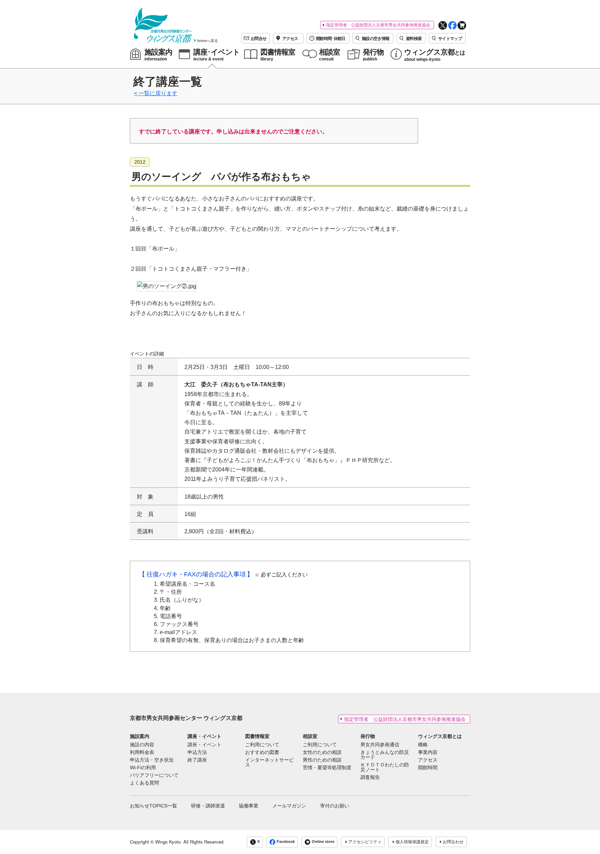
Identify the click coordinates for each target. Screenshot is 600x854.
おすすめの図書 (262, 752)
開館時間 (428, 767)
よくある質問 (144, 783)
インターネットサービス (269, 762)
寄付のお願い (334, 805)
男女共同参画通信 (379, 744)
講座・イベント (205, 736)
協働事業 (248, 805)
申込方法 (197, 752)
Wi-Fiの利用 (143, 767)
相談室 (310, 736)
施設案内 (139, 736)
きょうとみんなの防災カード (384, 755)
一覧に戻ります (158, 93)
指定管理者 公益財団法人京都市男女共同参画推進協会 (378, 25)
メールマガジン (289, 805)
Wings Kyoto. (168, 841)
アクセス (428, 760)
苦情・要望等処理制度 (327, 767)
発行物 (367, 736)
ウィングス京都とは (440, 736)
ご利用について (262, 744)
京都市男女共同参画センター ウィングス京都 (186, 718)
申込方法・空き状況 (152, 760)
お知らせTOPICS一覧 (153, 805)
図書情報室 (257, 736)
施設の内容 (142, 744)
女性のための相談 (322, 752)
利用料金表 (142, 752)
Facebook (286, 841)
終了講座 (197, 760)
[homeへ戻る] (163, 25)
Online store (323, 841)
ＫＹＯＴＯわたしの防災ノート (384, 767)
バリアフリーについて (154, 775)
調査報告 (370, 777)
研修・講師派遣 (208, 805)
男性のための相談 (322, 760)
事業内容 (428, 752)
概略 (423, 744)
